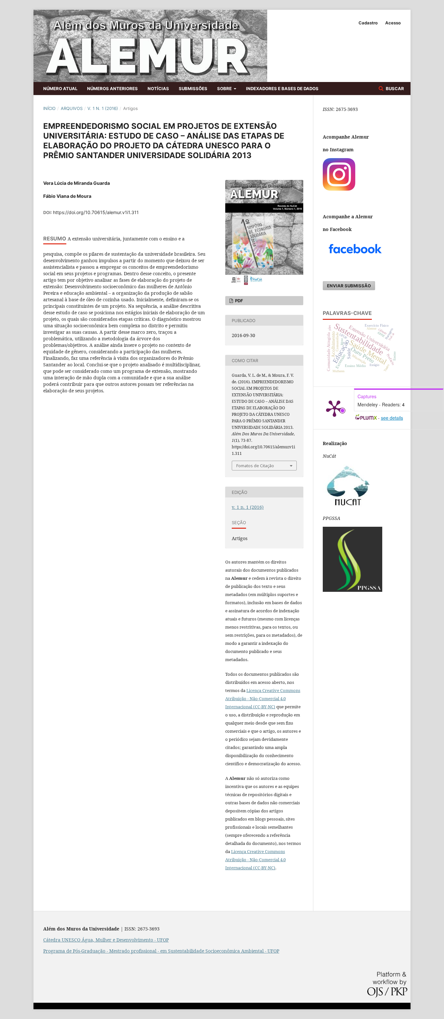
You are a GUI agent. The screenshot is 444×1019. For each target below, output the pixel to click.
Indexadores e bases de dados (282, 88)
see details (392, 417)
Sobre (225, 88)
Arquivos (72, 108)
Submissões (193, 88)
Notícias (158, 88)
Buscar (394, 88)
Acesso (393, 22)
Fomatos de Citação (255, 466)
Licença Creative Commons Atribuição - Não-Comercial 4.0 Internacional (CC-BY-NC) (255, 860)
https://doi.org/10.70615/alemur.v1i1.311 (96, 212)
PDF (238, 300)
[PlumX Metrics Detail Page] (334, 408)
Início (49, 108)
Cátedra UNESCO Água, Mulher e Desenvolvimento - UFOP (106, 940)
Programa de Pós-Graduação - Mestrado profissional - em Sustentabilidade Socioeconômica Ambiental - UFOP (161, 951)
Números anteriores (112, 88)
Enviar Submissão (349, 285)
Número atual (60, 88)
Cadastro (368, 22)
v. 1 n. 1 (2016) (102, 108)
